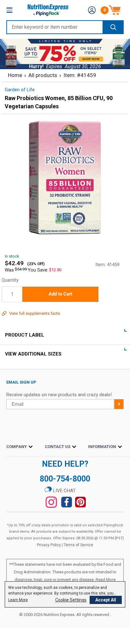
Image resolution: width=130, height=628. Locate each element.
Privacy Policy (49, 545)
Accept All (105, 599)
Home (15, 75)
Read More (105, 579)
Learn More (18, 600)
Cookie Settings (70, 599)
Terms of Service (78, 545)
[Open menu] (9, 10)
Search (113, 27)
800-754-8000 (65, 478)
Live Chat (64, 490)
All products (42, 75)
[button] (92, 10)
